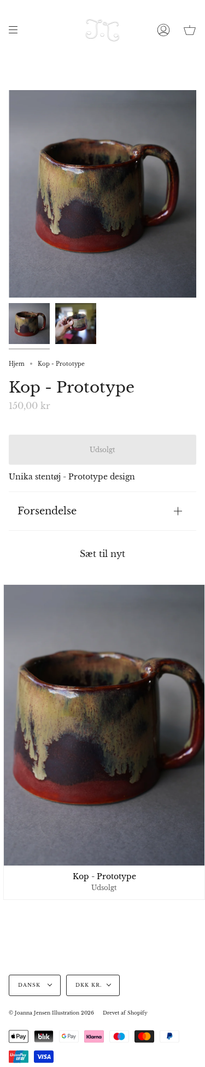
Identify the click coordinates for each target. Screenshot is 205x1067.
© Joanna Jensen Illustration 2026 (51, 1013)
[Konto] (163, 30)
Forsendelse (47, 511)
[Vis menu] (17, 30)
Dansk (30, 985)
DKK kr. (88, 985)
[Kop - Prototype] (29, 323)
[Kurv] (189, 30)
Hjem (17, 363)
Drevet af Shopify (125, 1013)
